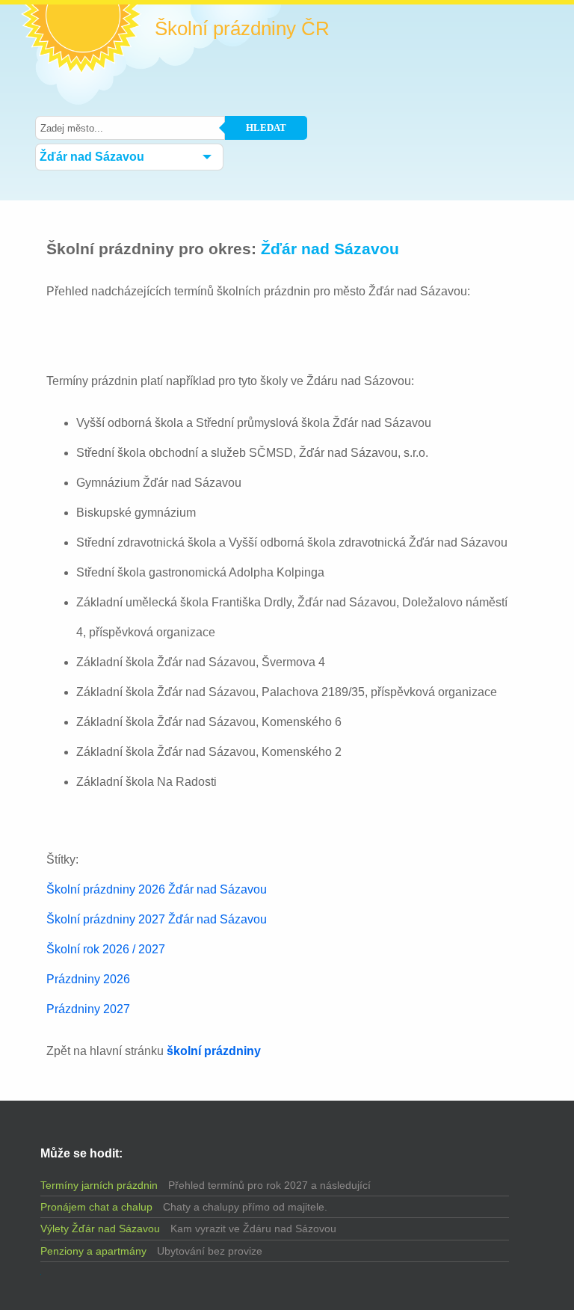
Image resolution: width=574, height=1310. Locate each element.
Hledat (266, 127)
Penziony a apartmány (93, 1251)
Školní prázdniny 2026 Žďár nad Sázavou (156, 889)
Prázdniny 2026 (88, 979)
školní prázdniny (214, 1051)
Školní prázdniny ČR (242, 28)
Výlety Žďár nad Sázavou (100, 1228)
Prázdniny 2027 (88, 1009)
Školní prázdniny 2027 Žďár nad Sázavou (156, 919)
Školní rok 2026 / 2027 (105, 949)
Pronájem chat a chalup (96, 1207)
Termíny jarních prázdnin (99, 1185)
